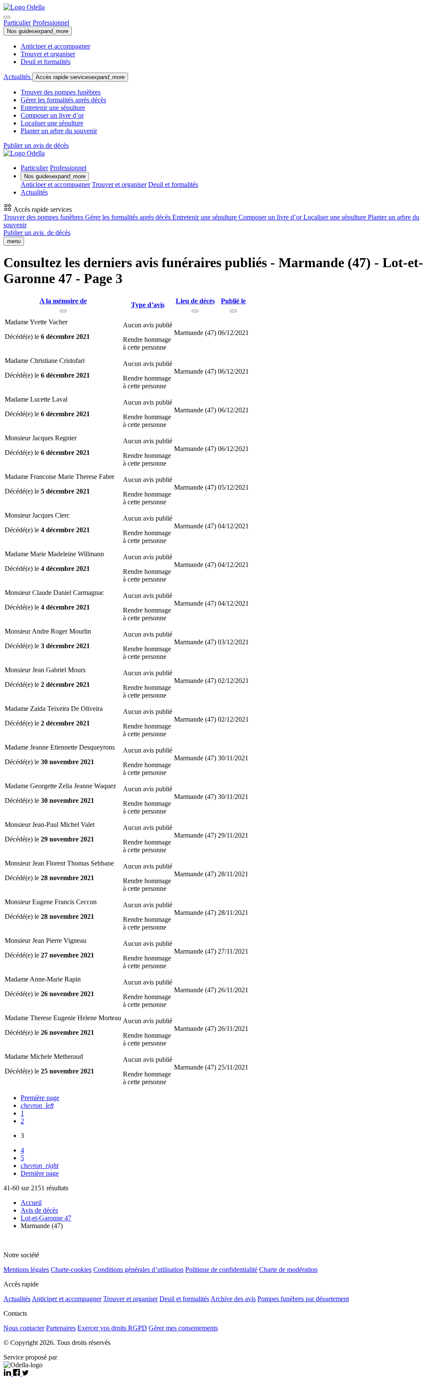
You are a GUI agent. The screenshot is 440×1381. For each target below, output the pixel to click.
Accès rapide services (80, 77)
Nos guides (37, 31)
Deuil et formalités (45, 61)
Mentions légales (26, 1269)
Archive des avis (233, 1298)
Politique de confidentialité (221, 1269)
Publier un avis (36, 232)
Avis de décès (39, 1210)
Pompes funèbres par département (303, 1298)
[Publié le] (233, 311)
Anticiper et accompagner (55, 46)
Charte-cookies (71, 1269)
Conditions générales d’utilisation (138, 1269)
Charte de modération (288, 1269)
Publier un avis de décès (36, 145)
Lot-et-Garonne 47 (46, 1218)
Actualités (17, 76)
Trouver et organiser (48, 54)
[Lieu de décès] (195, 311)
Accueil (31, 1202)
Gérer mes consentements (183, 1328)
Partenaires (61, 1328)
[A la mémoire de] (63, 311)
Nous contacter (23, 1328)
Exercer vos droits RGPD (112, 1328)
